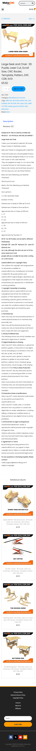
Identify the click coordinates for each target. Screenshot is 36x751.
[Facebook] (11, 737)
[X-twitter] (16, 737)
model (10, 106)
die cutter (20, 103)
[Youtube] (20, 737)
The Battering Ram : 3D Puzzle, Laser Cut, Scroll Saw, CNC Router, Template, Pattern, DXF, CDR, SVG (18, 669)
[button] (2, 9)
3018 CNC (9, 101)
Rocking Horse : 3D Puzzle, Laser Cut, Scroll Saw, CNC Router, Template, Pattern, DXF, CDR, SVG (18, 620)
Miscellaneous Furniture (17, 98)
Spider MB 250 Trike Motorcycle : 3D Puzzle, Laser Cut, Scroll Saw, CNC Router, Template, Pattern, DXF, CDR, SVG (18, 522)
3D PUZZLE (16, 101)
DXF (25, 103)
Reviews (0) (8, 126)
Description (8, 121)
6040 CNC (24, 101)
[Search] (32, 3)
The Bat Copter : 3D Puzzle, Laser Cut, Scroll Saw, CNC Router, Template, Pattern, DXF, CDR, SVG (18, 571)
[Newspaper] (25, 737)
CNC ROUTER (11, 103)
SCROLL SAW (23, 106)
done (8, 112)
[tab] (18, 121)
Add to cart (18, 89)
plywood (15, 106)
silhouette (5, 109)
